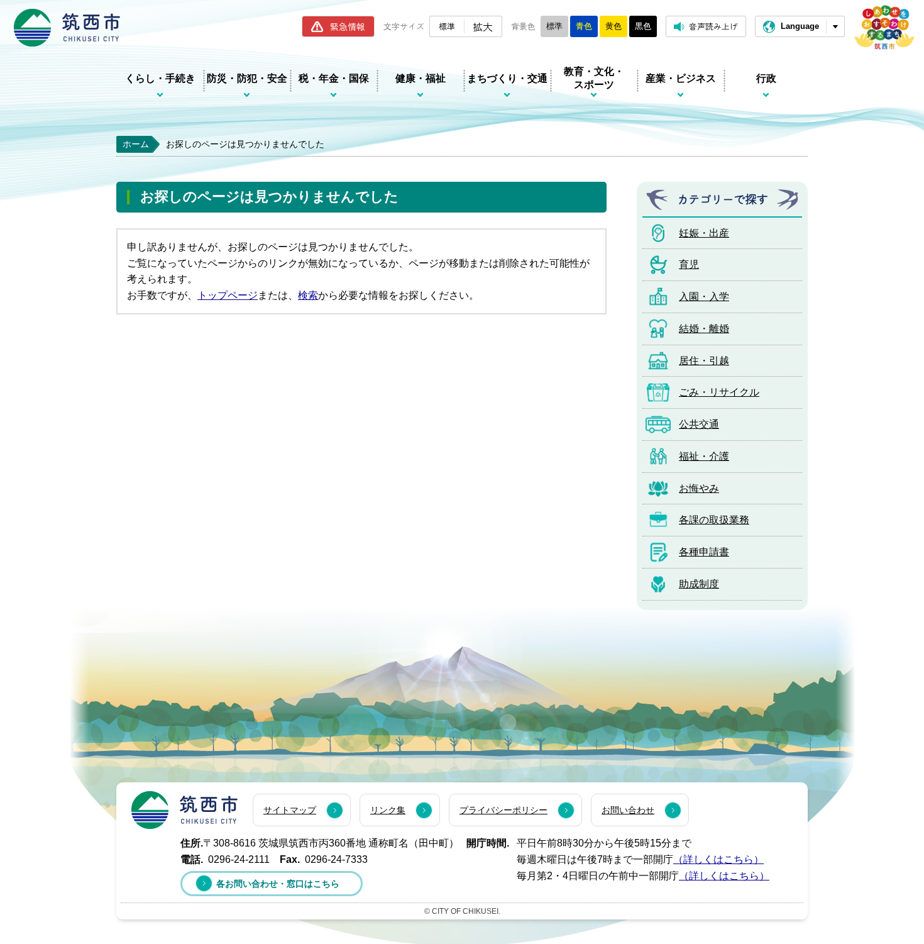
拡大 (483, 26)
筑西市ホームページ (67, 28)
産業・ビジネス (681, 78)
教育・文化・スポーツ (594, 78)
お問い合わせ (628, 810)
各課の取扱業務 (714, 519)
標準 (447, 26)
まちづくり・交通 (507, 78)
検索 (308, 295)
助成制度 (699, 584)
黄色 (613, 26)
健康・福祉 (420, 78)
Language (800, 26)
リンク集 (387, 810)
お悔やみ (699, 488)
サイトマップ (289, 810)
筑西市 (184, 810)
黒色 (643, 26)
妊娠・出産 (704, 233)
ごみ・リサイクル (719, 392)
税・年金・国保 (334, 78)
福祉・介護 (704, 456)
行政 (766, 78)
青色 (584, 26)
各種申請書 (704, 552)
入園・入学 (704, 296)
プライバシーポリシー (503, 810)
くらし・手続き (160, 78)
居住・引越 (704, 360)
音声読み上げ (713, 26)
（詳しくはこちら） (718, 859)
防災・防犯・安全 (247, 78)
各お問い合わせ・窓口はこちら (277, 884)
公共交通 (699, 424)
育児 (689, 264)
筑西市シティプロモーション (884, 27)
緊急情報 (347, 26)
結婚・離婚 (704, 328)
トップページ (227, 295)
